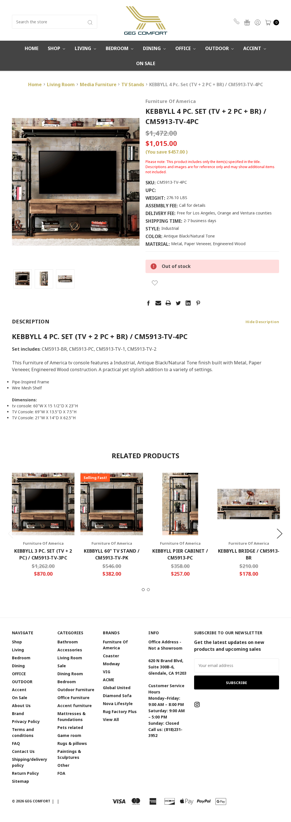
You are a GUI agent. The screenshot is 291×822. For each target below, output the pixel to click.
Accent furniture (74, 705)
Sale (61, 665)
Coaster (111, 655)
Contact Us (23, 751)
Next (279, 533)
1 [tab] (143, 589)
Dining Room (70, 673)
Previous (10, 533)
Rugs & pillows (72, 743)
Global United (116, 687)
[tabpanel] (43, 527)
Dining (152, 48)
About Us (21, 705)
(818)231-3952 (237, 21)
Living (83, 48)
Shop (54, 48)
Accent (252, 48)
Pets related (70, 727)
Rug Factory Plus (120, 711)
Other (63, 765)
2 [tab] (148, 589)
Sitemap (20, 781)
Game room (69, 735)
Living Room (69, 657)
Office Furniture (73, 697)
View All (111, 719)
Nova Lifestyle (118, 703)
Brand (18, 713)
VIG (106, 671)
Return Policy (25, 773)
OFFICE (183, 48)
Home (31, 48)
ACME (108, 679)
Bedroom (118, 48)
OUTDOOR (217, 48)
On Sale (145, 63)
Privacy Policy (26, 721)
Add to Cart (111, 518)
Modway (111, 663)
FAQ (16, 743)
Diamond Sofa (117, 695)
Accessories (69, 649)
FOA (61, 773)
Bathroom (67, 642)
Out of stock (43, 518)
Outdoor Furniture (75, 689)
